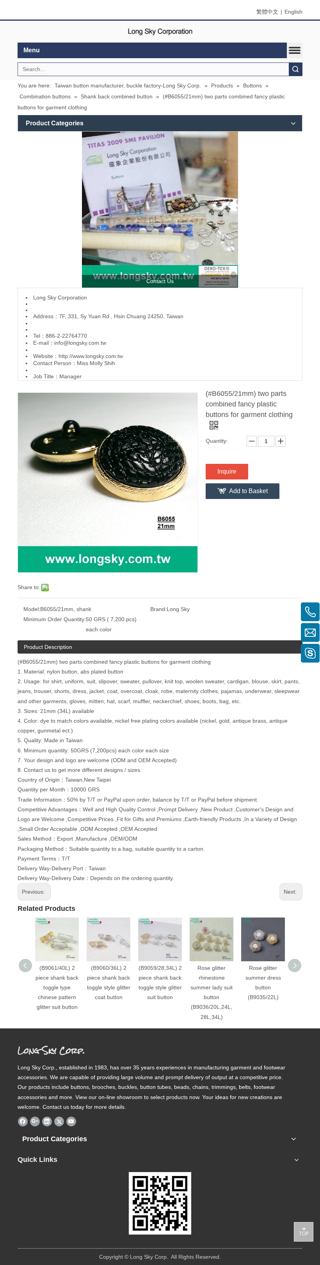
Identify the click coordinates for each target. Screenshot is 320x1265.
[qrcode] (160, 1203)
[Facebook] (23, 1121)
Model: (31, 609)
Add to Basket (248, 491)
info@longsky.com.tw (80, 343)
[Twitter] (59, 1121)
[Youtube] (71, 1121)
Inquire (226, 471)
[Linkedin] (47, 1121)
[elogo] (160, 32)
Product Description (48, 647)
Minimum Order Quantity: (54, 619)
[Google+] (35, 1121)
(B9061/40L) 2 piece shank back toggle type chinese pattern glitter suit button (57, 987)
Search (295, 69)
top (303, 1231)
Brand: (158, 609)
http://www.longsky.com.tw (91, 356)
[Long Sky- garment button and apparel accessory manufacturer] (160, 210)
